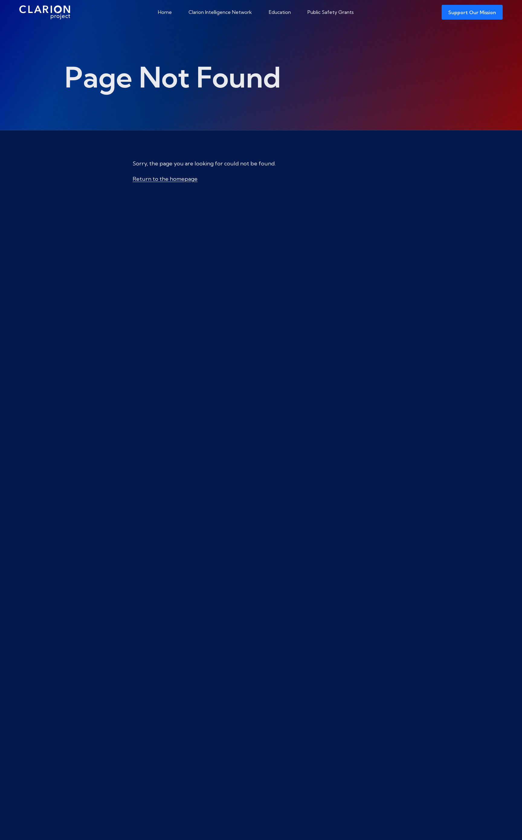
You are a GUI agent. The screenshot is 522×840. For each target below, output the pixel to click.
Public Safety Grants (331, 12)
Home (165, 12)
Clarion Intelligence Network (220, 12)
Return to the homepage (165, 178)
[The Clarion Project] (44, 12)
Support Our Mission (472, 12)
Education (280, 12)
